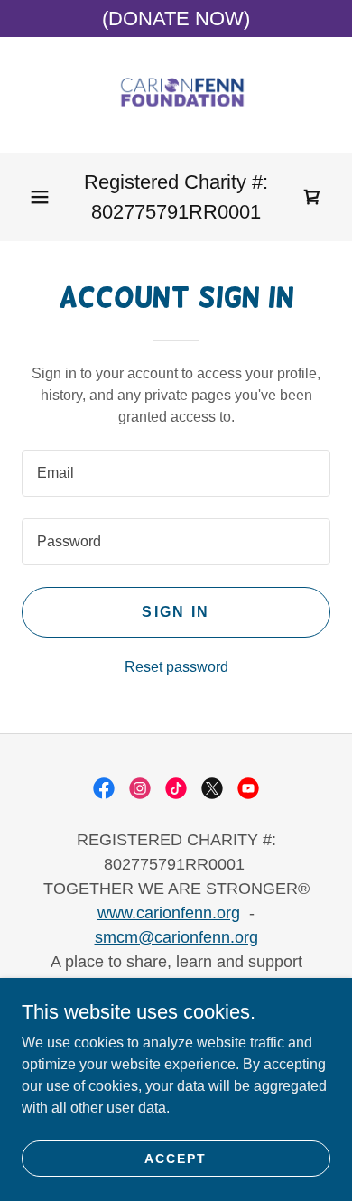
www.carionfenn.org (168, 913)
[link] (176, 95)
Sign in (175, 611)
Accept (175, 1157)
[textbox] (176, 473)
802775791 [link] (140, 211)
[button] (40, 197)
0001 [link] (239, 211)
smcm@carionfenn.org (176, 937)
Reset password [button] (176, 667)
